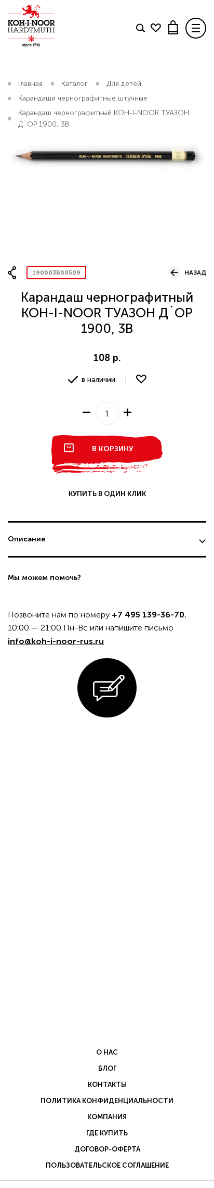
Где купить (107, 1133)
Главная (30, 83)
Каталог (74, 83)
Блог (107, 1068)
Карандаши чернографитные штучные (83, 98)
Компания (107, 1117)
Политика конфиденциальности (107, 1101)
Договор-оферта (107, 1149)
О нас (107, 1052)
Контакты (107, 1084)
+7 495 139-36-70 (148, 615)
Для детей (123, 83)
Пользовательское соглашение (107, 1165)
